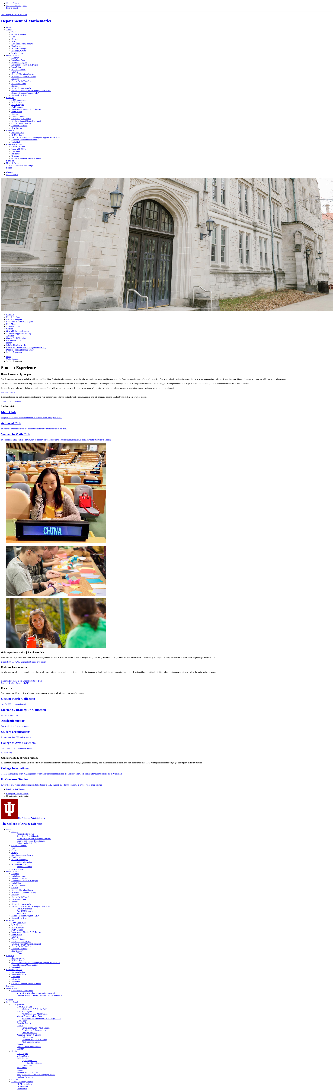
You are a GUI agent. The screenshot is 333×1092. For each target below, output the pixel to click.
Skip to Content (12, 3)
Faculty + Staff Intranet (15, 789)
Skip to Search (12, 8)
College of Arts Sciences (17, 794)
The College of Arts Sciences (14, 15)
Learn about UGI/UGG (10, 662)
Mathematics (26, 21)
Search (9, 168)
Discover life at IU (8, 392)
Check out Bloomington (11, 401)
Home (8, 27)
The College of (31, 818)
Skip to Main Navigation (16, 5)
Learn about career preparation (33, 662)
